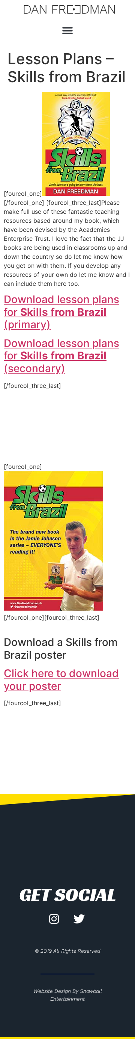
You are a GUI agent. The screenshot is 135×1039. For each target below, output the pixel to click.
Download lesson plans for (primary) (61, 312)
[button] (67, 31)
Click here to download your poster (61, 679)
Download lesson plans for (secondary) (61, 356)
